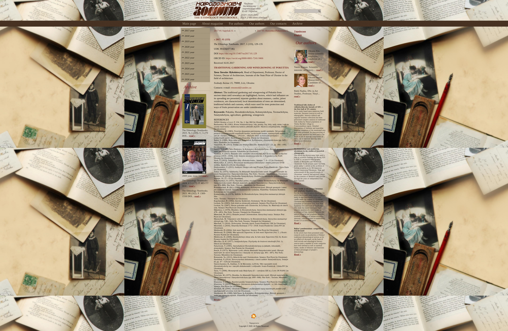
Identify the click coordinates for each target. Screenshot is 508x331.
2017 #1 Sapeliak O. (224, 30)
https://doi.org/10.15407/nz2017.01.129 (238, 53)
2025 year (189, 74)
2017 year (189, 30)
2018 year (189, 36)
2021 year (189, 52)
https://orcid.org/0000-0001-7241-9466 (244, 58)
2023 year (189, 63)
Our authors (256, 23)
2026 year (189, 79)
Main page (189, 23)
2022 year (189, 57)
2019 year (189, 41)
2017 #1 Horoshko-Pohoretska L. (273, 30)
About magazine (212, 23)
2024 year (189, 68)
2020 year (189, 47)
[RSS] (254, 316)
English (298, 35)
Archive (297, 23)
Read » (297, 143)
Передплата (254, 323)
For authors (236, 23)
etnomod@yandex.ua (241, 87)
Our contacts (278, 23)
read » (192, 135)
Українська (300, 31)
